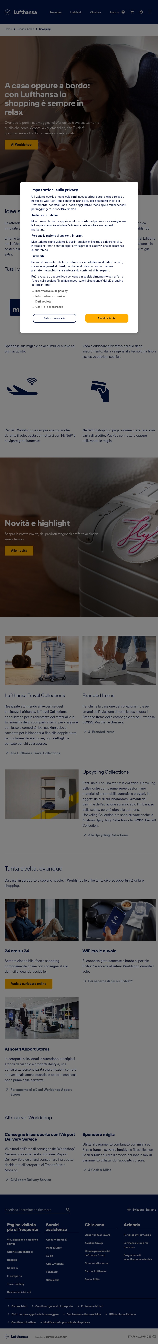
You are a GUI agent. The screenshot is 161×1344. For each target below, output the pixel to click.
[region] (79, 257)
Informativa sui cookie (50, 296)
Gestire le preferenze (49, 306)
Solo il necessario (54, 318)
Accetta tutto (106, 318)
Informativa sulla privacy (51, 290)
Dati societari (44, 301)
